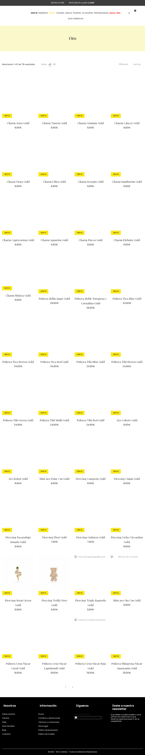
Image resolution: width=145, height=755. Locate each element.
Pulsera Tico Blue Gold (127, 298)
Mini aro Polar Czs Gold (54, 479)
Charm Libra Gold (54, 181)
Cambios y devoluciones (49, 718)
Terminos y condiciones (48, 722)
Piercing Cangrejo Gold (90, 479)
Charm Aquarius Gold (54, 240)
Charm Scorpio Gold (91, 181)
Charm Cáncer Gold (126, 123)
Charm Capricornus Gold (18, 240)
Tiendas (5, 718)
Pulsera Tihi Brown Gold (126, 362)
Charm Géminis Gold (90, 123)
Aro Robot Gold (18, 479)
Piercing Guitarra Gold (90, 537)
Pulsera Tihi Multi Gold (54, 420)
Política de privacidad (48, 730)
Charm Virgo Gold (18, 181)
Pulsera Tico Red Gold (54, 362)
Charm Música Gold (18, 295)
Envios (41, 714)
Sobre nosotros (8, 714)
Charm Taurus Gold (54, 123)
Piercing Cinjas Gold (127, 479)
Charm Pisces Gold (91, 240)
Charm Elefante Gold (127, 240)
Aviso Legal (43, 726)
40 (50, 64)
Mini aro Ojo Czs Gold (127, 600)
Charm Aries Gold (18, 123)
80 (54, 64)
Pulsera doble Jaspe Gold (54, 298)
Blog (4, 730)
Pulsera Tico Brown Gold (18, 362)
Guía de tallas (8, 726)
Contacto (6, 734)
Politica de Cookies (46, 734)
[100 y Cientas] (12, 13)
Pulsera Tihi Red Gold (90, 420)
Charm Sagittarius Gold (127, 181)
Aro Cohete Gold (127, 420)
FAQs (4, 722)
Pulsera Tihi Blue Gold (90, 362)
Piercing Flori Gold (54, 537)
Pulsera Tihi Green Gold (18, 420)
